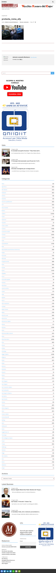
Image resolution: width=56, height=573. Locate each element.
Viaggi (3, 453)
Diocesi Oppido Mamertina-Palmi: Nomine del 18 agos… (26, 489)
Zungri (3, 468)
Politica (3, 348)
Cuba (3, 240)
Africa (3, 183)
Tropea (3, 444)
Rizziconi (3, 366)
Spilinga (3, 420)
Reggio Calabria (5, 354)
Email (21, 541)
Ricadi (3, 360)
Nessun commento (24, 22)
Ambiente (4, 192)
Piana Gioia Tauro (5, 339)
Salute (3, 378)
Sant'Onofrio (4, 399)
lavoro (3, 300)
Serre (3, 411)
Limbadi (3, 306)
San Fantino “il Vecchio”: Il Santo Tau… (21, 501)
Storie (3, 429)
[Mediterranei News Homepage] (9, 529)
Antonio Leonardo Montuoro (11, 22)
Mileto (3, 312)
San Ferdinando (5, 390)
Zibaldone (4, 465)
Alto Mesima (4, 189)
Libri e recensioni (5, 303)
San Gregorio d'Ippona (7, 393)
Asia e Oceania (5, 207)
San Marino (4, 396)
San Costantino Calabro (7, 387)
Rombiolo (4, 369)
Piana (3, 336)
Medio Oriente (5, 309)
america (3, 195)
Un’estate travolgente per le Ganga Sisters (23, 168)
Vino (3, 459)
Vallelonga (4, 447)
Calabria (3, 213)
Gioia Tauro (4, 285)
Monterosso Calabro (6, 321)
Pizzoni (3, 345)
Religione (4, 357)
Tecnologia (4, 435)
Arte (3, 204)
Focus (3, 276)
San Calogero (4, 381)
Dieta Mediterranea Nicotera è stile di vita (11, 249)
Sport (3, 423)
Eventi (3, 270)
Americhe (4, 198)
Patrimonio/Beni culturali (7, 333)
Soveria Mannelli (5, 417)
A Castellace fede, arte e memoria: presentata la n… (25, 512)
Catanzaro (4, 219)
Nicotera (3, 327)
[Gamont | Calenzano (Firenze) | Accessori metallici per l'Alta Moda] (15, 121)
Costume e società (6, 231)
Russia (3, 375)
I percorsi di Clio (5, 288)
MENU (5, 2)
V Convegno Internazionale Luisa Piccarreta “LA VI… (25, 161)
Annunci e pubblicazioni (7, 201)
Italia (3, 294)
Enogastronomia (5, 261)
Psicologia (4, 351)
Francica (3, 282)
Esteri (3, 264)
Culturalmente (5, 243)
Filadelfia (4, 273)
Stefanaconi (4, 426)
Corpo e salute (5, 225)
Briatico (3, 210)
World (3, 462)
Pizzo (3, 342)
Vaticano (4, 450)
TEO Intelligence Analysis (7, 438)
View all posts (34, 57)
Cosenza (3, 228)
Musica (3, 324)
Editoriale (4, 258)
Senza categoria (5, 408)
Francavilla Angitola (6, 279)
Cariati (3, 216)
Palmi (3, 330)
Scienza (3, 402)
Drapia (3, 252)
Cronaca (3, 234)
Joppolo (3, 297)
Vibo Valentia (4, 456)
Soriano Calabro (5, 414)
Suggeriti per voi (5, 432)
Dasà (3, 246)
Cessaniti (4, 222)
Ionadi (3, 291)
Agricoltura (4, 186)
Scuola (3, 405)
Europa (3, 267)
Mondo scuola (5, 315)
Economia (4, 255)
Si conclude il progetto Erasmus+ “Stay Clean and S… (25, 150)
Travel (3, 441)
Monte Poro (4, 318)
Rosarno (3, 372)
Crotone (3, 237)
